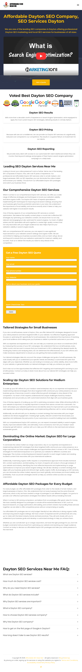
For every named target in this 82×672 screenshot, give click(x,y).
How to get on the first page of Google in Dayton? (26, 628)
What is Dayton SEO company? (17, 608)
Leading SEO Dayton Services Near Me (29, 166)
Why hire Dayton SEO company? (18, 622)
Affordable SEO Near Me (34, 658)
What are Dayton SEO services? (17, 574)
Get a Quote (41, 82)
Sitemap (67, 658)
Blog (60, 658)
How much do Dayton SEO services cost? (22, 581)
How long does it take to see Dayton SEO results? (26, 635)
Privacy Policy (50, 663)
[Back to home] (13, 5)
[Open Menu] (78, 5)
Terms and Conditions (70, 660)
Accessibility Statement (36, 663)
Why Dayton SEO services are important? (22, 601)
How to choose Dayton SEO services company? (25, 615)
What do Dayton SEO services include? (21, 594)
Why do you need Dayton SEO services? (21, 588)
